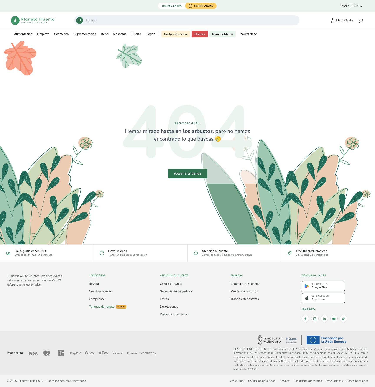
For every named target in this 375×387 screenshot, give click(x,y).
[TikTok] (343, 318)
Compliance (97, 299)
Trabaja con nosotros (245, 299)
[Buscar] (79, 20)
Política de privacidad (262, 381)
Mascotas (120, 34)
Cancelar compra (357, 381)
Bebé (104, 34)
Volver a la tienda (188, 173)
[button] (360, 20)
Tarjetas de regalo (107, 307)
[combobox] (186, 20)
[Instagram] (315, 318)
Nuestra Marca (222, 34)
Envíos (164, 299)
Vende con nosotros (244, 291)
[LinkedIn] (324, 318)
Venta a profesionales (245, 284)
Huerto (136, 34)
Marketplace (248, 34)
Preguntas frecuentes (174, 314)
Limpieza (43, 34)
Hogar (150, 34)
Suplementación (85, 34)
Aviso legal (237, 381)
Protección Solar (175, 34)
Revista (94, 284)
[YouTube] (334, 318)
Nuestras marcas (100, 291)
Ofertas (199, 34)
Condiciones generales (307, 381)
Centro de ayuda (211, 255)
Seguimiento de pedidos (176, 291)
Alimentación (23, 34)
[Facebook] (305, 318)
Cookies (284, 381)
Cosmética (61, 34)
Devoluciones (169, 307)
